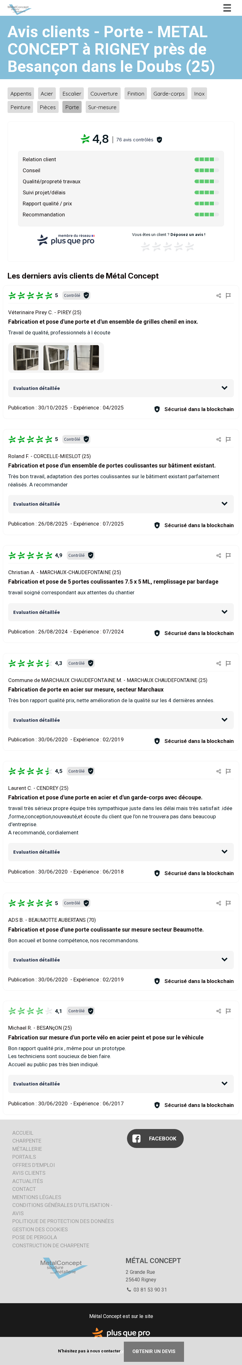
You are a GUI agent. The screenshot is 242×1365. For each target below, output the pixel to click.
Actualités (27, 1181)
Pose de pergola (34, 1237)
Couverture (104, 93)
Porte (72, 107)
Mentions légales (36, 1197)
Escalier (71, 93)
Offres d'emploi (33, 1165)
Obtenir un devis (154, 1351)
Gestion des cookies (40, 1229)
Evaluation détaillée (36, 388)
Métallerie (27, 1149)
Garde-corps (169, 93)
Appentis (21, 93)
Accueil (22, 1133)
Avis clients (28, 1173)
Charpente (26, 1141)
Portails (24, 1157)
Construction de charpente (50, 1245)
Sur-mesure (102, 107)
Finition (135, 93)
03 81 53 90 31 (149, 1290)
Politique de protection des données (63, 1221)
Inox (199, 93)
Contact (24, 1189)
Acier (47, 93)
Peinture (20, 107)
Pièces (48, 107)
